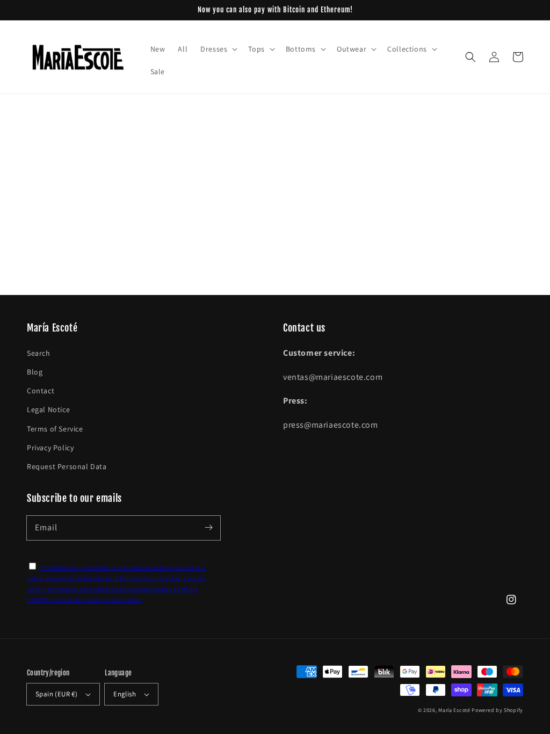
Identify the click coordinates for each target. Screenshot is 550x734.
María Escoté (454, 710)
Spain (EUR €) (56, 694)
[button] (470, 57)
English (124, 694)
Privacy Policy (50, 447)
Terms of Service (55, 429)
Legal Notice (48, 409)
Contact (40, 390)
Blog (34, 372)
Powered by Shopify (497, 710)
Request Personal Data (67, 466)
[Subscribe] (208, 527)
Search (38, 353)
